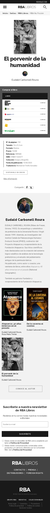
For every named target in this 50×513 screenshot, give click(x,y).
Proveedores (35, 504)
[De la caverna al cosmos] (37, 304)
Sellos (13, 13)
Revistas (23, 500)
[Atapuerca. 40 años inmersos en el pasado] (12, 304)
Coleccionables (36, 500)
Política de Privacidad (20, 443)
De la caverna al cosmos (35, 325)
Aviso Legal (12, 504)
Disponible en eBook (15, 172)
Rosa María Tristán (9, 334)
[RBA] (25, 491)
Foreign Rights (34, 473)
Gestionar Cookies (25, 508)
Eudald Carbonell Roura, (12, 332)
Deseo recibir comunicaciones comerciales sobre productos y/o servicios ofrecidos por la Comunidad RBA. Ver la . (25, 448)
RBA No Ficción (37, 13)
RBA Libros (23, 13)
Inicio (5, 13)
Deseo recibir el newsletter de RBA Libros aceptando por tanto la (26, 442)
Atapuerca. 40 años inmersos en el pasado (11, 326)
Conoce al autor (25, 389)
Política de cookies (33, 506)
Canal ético (23, 504)
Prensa (32, 470)
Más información (10, 179)
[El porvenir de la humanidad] (12, 354)
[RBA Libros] (25, 7)
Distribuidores (15, 473)
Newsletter (41, 2)
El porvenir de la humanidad (10, 374)
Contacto (19, 470)
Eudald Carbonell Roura (25, 79)
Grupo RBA (12, 500)
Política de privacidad (16, 506)
